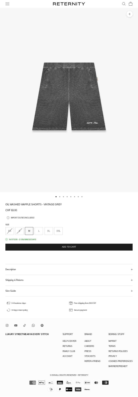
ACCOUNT (67, 356)
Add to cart (69, 247)
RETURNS (67, 346)
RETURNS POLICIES (118, 351)
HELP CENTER (69, 341)
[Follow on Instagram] (7, 325)
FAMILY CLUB (69, 351)
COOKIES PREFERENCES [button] (121, 361)
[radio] (9, 231)
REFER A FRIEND (92, 361)
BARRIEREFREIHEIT (118, 366)
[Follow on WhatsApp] (33, 325)
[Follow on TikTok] (24, 325)
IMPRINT (112, 341)
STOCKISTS (89, 356)
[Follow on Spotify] (42, 325)
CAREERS (89, 346)
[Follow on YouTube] (16, 325)
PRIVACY (113, 356)
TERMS (112, 346)
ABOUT (87, 341)
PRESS (87, 351)
